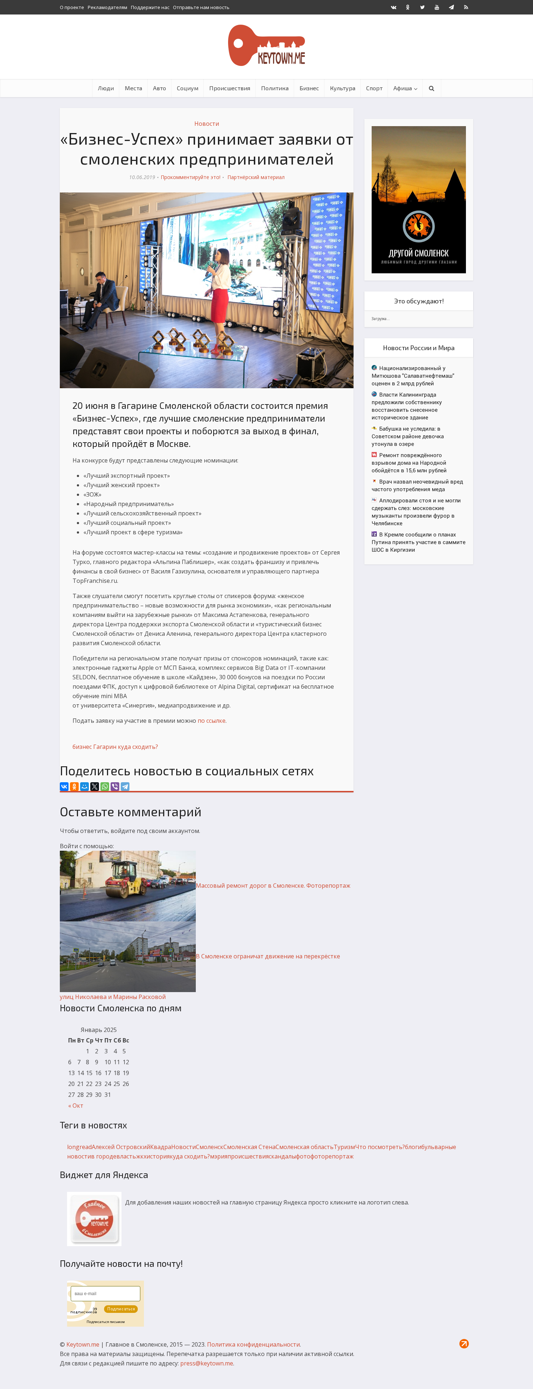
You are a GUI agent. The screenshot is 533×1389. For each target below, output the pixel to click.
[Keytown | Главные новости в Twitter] (422, 7)
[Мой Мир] (84, 786)
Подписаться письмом (106, 1322)
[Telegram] (125, 786)
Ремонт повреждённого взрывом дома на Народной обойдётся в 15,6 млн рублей (409, 462)
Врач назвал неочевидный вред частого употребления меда (417, 485)
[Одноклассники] (74, 786)
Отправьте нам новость (201, 7)
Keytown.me (82, 1344)
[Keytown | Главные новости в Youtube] (437, 7)
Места (133, 87)
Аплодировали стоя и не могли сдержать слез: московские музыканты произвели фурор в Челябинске (416, 512)
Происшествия (229, 87)
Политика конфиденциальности (253, 1344)
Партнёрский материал (256, 177)
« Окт (75, 1106)
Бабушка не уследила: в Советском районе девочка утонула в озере (408, 436)
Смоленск (209, 1147)
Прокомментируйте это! (190, 177)
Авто (159, 87)
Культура (342, 87)
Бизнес (309, 87)
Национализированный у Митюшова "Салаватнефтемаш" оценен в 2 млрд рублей (413, 375)
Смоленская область (305, 1147)
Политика (275, 87)
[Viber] (115, 786)
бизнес (82, 747)
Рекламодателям (107, 7)
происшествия (248, 1156)
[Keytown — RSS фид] (466, 7)
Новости (206, 124)
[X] (94, 786)
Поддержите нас (150, 7)
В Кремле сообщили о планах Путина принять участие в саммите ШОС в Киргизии (419, 542)
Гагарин (104, 747)
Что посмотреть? (380, 1147)
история (158, 1156)
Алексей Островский (121, 1147)
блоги (413, 1147)
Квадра (160, 1147)
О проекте (72, 7)
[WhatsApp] (104, 786)
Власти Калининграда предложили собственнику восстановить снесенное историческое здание (407, 406)
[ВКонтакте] (64, 786)
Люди (106, 87)
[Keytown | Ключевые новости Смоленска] (266, 45)
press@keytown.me (206, 1363)
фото (303, 1156)
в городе (103, 1156)
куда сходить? (138, 747)
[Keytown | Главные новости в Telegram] (451, 7)
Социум (187, 87)
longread (79, 1147)
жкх (141, 1156)
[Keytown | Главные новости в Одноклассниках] (408, 7)
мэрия (218, 1156)
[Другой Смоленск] (419, 199)
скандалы (282, 1156)
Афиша (402, 87)
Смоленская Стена (249, 1147)
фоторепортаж (332, 1156)
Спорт (374, 87)
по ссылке (212, 721)
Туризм (344, 1147)
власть (126, 1156)
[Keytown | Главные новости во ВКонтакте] (393, 7)
